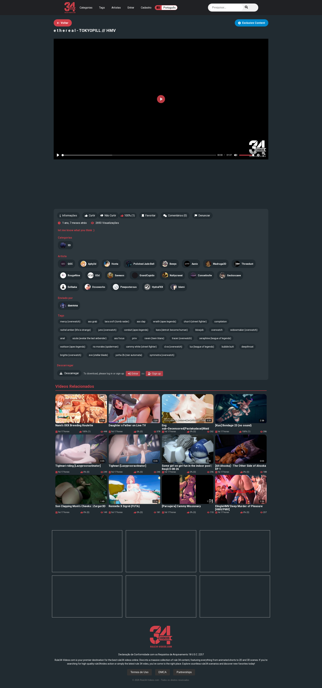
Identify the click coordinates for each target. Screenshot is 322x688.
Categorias (86, 7)
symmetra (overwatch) (162, 355)
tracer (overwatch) (182, 338)
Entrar (130, 7)
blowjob (199, 330)
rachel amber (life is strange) (75, 330)
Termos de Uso (139, 672)
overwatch (217, 330)
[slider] (139, 155)
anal (62, 338)
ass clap (141, 321)
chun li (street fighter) (195, 321)
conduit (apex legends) (136, 330)
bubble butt (228, 346)
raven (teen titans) (154, 338)
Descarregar (71, 373)
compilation (220, 321)
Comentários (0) (177, 215)
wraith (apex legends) (164, 321)
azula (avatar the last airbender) (89, 338)
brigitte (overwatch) (70, 355)
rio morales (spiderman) (105, 346)
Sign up (156, 373)
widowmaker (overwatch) (243, 330)
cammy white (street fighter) (141, 346)
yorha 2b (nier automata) (129, 355)
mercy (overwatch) (70, 321)
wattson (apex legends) (72, 346)
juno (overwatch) (107, 330)
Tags (102, 7)
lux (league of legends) (202, 346)
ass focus (119, 338)
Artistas (116, 7)
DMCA (162, 672)
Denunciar (204, 215)
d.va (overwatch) (173, 346)
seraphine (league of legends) (215, 338)
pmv (134, 338)
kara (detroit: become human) (172, 330)
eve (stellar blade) (98, 355)
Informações (69, 215)
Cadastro (146, 7)
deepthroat (247, 346)
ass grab (92, 321)
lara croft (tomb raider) (117, 321)
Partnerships (184, 672)
